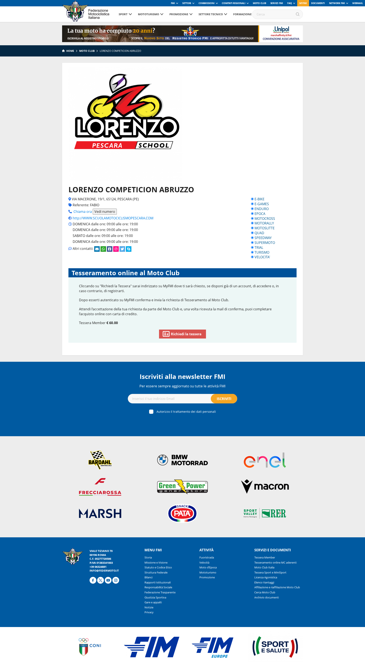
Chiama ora (83, 211)
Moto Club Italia (264, 567)
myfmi (303, 3)
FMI (173, 3)
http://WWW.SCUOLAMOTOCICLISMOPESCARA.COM (113, 218)
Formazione (242, 14)
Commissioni (206, 3)
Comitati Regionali (233, 3)
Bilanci (148, 577)
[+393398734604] (103, 249)
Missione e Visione (156, 562)
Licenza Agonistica (265, 577)
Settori (186, 3)
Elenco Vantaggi (264, 582)
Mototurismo (148, 14)
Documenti (318, 3)
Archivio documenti (266, 597)
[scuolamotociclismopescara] (116, 249)
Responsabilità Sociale (158, 587)
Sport (123, 14)
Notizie (148, 607)
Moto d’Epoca (208, 567)
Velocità (204, 562)
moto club (87, 51)
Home (70, 51)
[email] (97, 249)
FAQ (289, 3)
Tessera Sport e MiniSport (270, 572)
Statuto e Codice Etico (158, 567)
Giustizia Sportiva (155, 597)
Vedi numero (104, 211)
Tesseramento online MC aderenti (275, 562)
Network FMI (337, 3)
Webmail (357, 3)
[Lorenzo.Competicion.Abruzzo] (109, 249)
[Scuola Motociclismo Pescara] (128, 249)
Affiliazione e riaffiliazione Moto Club (277, 587)
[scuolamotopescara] (122, 249)
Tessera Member (264, 557)
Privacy (149, 612)
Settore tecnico (211, 14)
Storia (148, 557)
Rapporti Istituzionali (157, 582)
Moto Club (259, 3)
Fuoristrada (206, 557)
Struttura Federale (156, 572)
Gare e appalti (153, 602)
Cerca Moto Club (264, 592)
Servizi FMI (276, 3)
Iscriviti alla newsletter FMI (182, 376)
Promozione (178, 14)
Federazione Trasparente (160, 592)
